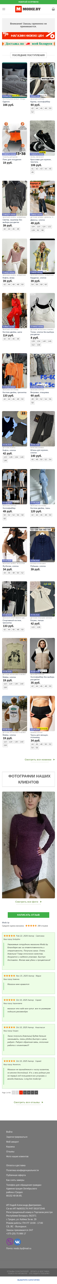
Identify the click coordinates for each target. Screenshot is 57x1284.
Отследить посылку (39, 1273)
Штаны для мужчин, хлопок (39, 451)
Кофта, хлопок (9, 450)
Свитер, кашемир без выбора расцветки (12, 221)
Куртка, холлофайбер (40, 102)
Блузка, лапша (37, 620)
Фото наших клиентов (17, 1156)
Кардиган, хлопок (38, 278)
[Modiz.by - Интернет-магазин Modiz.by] (28, 9)
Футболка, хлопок (11, 566)
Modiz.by (5, 923)
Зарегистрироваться (16, 1137)
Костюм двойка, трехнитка (14, 392)
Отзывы (10, 1151)
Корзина (10, 1146)
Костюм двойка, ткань (40, 508)
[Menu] (3, 9)
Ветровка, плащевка (39, 392)
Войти (9, 1132)
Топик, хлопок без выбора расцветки (42, 333)
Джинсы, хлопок (37, 220)
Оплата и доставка (15, 1165)
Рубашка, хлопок (38, 566)
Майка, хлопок (9, 677)
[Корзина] (53, 9)
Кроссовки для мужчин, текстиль (40, 161)
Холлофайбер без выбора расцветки (42, 678)
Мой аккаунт (12, 1142)
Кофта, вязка (8, 278)
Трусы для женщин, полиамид (39, 736)
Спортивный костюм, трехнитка (12, 621)
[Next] (52, 845)
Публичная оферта (16, 1175)
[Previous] (4, 845)
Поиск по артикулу (17, 1273)
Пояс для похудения (12, 160)
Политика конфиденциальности (22, 1170)
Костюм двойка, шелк (12, 332)
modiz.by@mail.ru (22, 1248)
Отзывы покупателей (17, 1271)
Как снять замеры (15, 1180)
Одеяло (6, 102)
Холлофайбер (9, 508)
